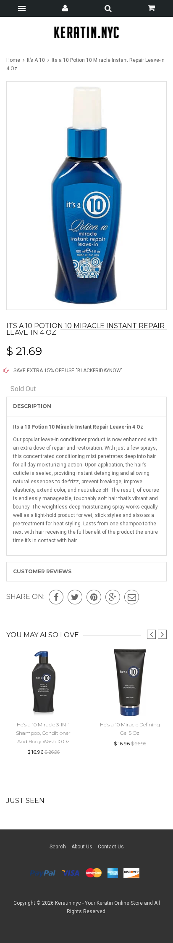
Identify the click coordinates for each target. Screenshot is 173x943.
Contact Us (111, 847)
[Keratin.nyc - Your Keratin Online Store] (87, 32)
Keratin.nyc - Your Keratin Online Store (99, 903)
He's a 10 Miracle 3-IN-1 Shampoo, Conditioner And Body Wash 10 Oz (43, 732)
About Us (81, 847)
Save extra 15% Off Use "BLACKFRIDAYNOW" (67, 370)
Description (32, 406)
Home (13, 60)
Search (58, 847)
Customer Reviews (42, 571)
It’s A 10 (36, 60)
